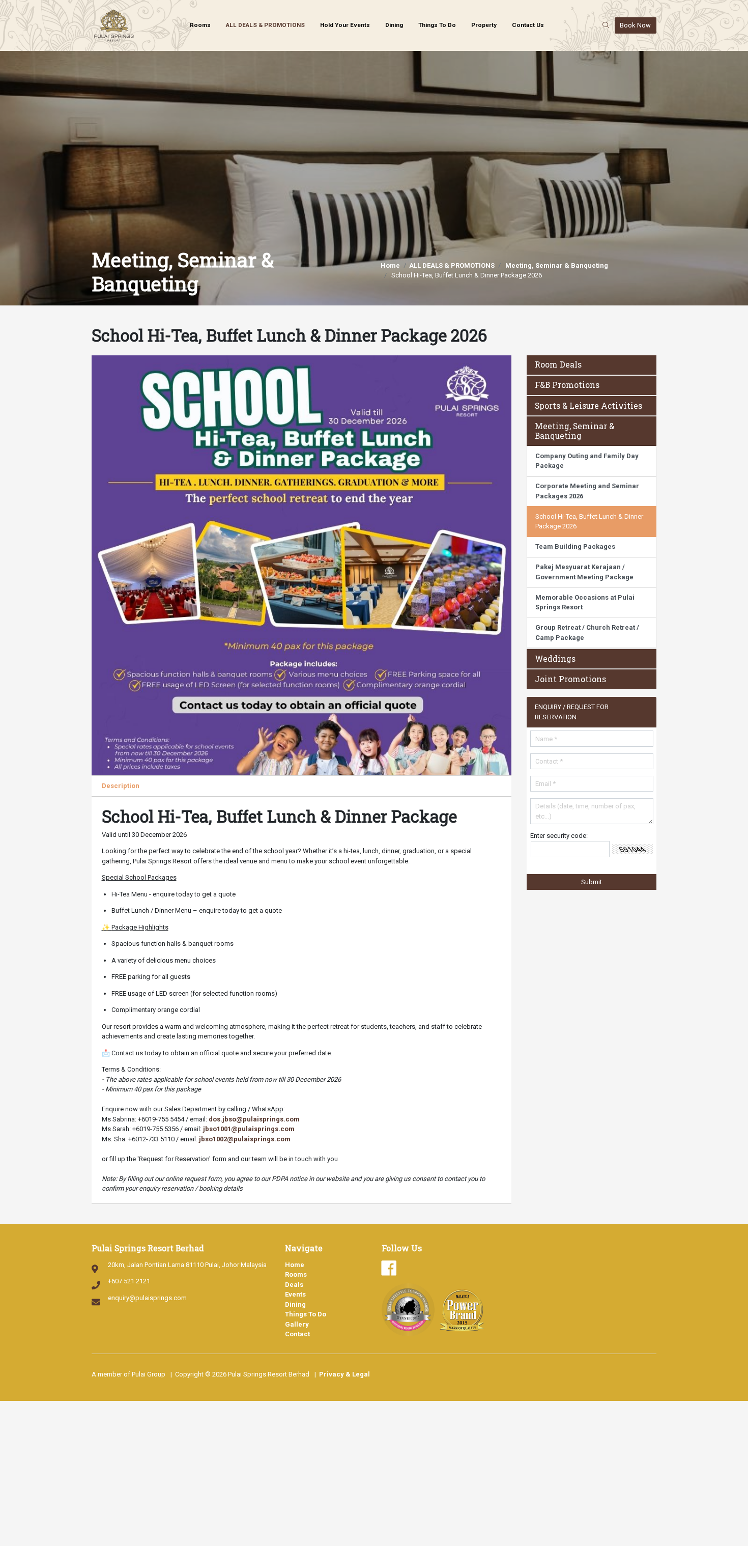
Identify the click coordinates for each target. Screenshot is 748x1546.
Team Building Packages (575, 546)
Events (295, 1294)
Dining (394, 25)
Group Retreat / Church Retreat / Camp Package (587, 632)
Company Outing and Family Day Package (587, 461)
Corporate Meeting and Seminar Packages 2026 (587, 491)
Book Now (635, 25)
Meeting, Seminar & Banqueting (556, 265)
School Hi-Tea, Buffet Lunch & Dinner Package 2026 (589, 521)
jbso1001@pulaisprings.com (249, 1129)
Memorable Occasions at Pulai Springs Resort (585, 602)
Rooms (200, 25)
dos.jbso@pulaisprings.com (254, 1119)
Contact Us (528, 25)
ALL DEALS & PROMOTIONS (265, 25)
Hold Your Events (345, 25)
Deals (294, 1284)
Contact (297, 1334)
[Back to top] (725, 1513)
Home (390, 265)
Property (484, 25)
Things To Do (437, 25)
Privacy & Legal (344, 1374)
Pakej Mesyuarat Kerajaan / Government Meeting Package (584, 572)
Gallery (297, 1324)
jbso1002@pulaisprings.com (245, 1139)
